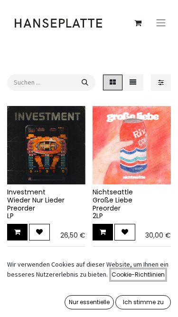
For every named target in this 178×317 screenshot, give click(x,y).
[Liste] (132, 82)
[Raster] (113, 82)
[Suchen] (85, 82)
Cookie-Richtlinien (138, 274)
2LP (98, 216)
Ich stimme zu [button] (143, 302)
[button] (17, 232)
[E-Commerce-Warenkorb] (137, 22)
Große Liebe (112, 200)
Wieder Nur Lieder (36, 200)
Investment (26, 192)
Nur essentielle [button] (89, 302)
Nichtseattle (113, 192)
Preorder (21, 208)
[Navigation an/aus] (161, 23)
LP (10, 216)
